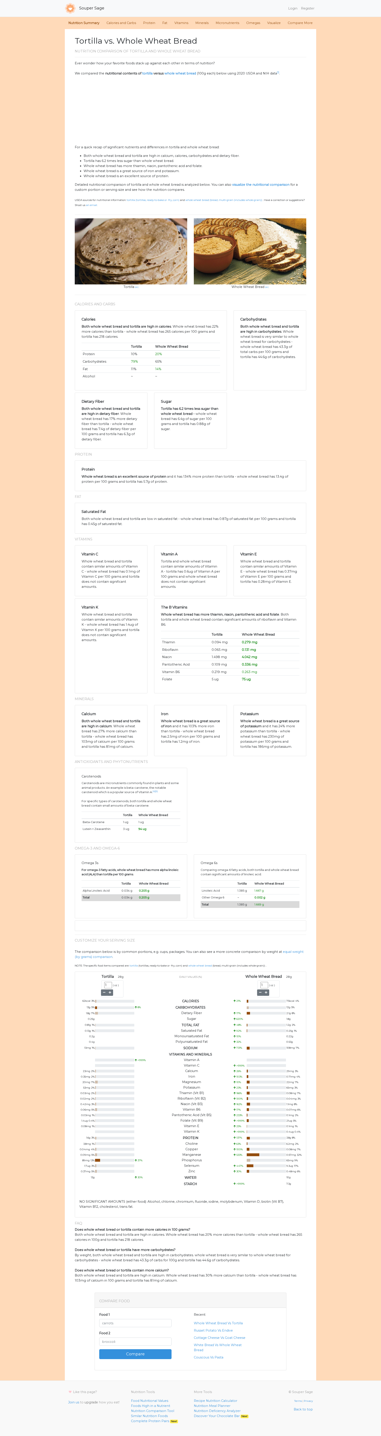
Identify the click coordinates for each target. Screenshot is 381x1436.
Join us (73, 1402)
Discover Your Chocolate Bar (220, 1416)
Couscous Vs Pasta (208, 1357)
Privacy (308, 1401)
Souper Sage (91, 8)
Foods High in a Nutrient (150, 1406)
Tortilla (128, 287)
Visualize (274, 23)
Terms (298, 1401)
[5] (156, 791)
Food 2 (104, 1333)
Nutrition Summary (83, 23)
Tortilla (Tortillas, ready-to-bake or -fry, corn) (153, 200)
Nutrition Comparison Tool (152, 1411)
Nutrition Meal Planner (212, 1406)
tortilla (147, 73)
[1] (278, 72)
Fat (164, 23)
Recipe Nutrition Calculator (215, 1401)
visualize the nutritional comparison (260, 185)
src (137, 287)
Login (292, 8)
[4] (154, 791)
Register (307, 8)
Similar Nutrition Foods (149, 1416)
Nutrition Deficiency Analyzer (217, 1411)
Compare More (300, 23)
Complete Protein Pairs (154, 1421)
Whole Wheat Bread (248, 287)
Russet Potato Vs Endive (213, 1330)
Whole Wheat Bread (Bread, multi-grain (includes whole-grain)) (223, 200)
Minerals (202, 23)
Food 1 (104, 1315)
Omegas (253, 23)
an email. (91, 205)
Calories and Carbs (121, 23)
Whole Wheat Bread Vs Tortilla (218, 1323)
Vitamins (181, 23)
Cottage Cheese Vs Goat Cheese (219, 1338)
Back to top (303, 1409)
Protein (149, 23)
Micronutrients (227, 23)
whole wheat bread (180, 73)
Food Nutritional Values (149, 1401)
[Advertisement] (190, 110)
